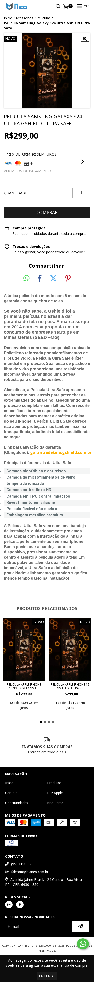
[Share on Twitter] (53, 278)
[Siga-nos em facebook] (20, 904)
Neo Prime (55, 803)
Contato (11, 793)
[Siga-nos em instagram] (9, 904)
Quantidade (15, 192)
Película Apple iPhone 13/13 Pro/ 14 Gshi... (24, 686)
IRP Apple (55, 793)
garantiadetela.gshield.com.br (61, 452)
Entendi (47, 976)
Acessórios (24, 18)
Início (8, 18)
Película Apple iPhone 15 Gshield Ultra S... (70, 686)
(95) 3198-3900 (23, 864)
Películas (44, 18)
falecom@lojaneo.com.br (29, 872)
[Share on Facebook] (40, 278)
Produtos (54, 783)
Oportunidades (16, 803)
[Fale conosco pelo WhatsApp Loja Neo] (83, 943)
